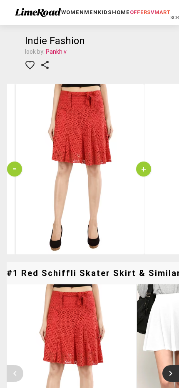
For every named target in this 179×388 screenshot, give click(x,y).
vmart (161, 12)
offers (140, 12)
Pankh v (56, 51)
